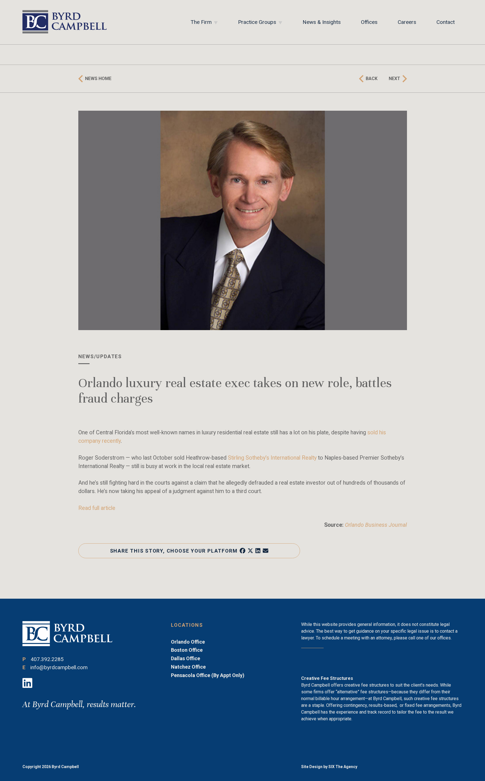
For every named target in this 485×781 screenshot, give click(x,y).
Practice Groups (257, 22)
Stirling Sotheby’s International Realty (272, 458)
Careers (407, 22)
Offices (369, 22)
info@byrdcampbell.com (59, 667)
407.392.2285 (47, 659)
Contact (445, 22)
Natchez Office (188, 667)
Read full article (96, 508)
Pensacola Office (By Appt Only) (207, 675)
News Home (98, 78)
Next (394, 78)
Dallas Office (185, 658)
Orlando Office (188, 642)
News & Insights (322, 22)
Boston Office (187, 650)
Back (372, 78)
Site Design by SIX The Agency (329, 766)
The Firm (201, 22)
